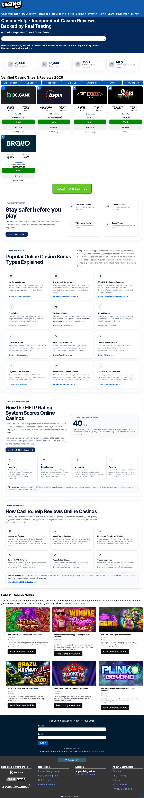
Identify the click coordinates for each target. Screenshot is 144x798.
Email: (40, 734)
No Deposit (59, 13)
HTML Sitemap (120, 784)
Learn (111, 13)
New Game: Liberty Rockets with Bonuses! (71, 688)
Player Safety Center (49, 771)
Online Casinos (10, 13)
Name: (41, 726)
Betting (81, 13)
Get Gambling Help (48, 775)
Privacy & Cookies (122, 788)
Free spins (51, 83)
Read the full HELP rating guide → (20, 450)
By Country (29, 13)
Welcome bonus (11, 83)
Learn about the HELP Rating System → (23, 582)
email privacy (76, 748)
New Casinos (133, 83)
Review (18, 127)
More (135, 13)
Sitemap (116, 780)
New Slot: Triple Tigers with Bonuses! (116, 635)
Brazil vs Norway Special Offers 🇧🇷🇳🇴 (23, 688)
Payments (122, 13)
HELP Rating (44, 780)
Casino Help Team (85, 774)
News (102, 13)
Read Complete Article (21, 651)
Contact (116, 771)
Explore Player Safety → (17, 234)
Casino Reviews (46, 784)
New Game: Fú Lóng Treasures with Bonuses (25, 635)
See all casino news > (75, 603)
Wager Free (92, 83)
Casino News (11, 639)
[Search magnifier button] (103, 38)
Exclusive (72, 83)
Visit (18, 122)
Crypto (92, 13)
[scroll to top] (141, 795)
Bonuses (44, 13)
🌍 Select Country (72, 760)
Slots (71, 13)
